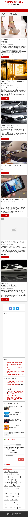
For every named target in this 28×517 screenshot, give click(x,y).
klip (12, 488)
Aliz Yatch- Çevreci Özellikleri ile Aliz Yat (11, 285)
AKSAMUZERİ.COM (14, 2)
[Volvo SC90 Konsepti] (14, 112)
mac (6, 491)
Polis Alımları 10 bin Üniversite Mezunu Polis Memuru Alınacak (15, 421)
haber (6, 485)
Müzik (11, 493)
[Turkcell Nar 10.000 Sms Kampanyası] (6, 429)
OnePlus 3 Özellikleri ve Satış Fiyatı (15, 374)
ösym (15, 507)
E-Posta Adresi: (14, 452)
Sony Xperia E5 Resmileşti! (13, 388)
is (14, 485)
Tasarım (3, 16)
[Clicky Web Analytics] (18, 445)
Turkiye (18, 505)
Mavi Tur (13, 382)
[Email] (17, 308)
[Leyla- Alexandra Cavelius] (14, 229)
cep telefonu (8, 474)
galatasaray (7, 482)
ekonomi (18, 477)
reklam (12, 496)
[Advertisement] (15, 6)
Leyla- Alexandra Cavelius (12, 242)
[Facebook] (10, 308)
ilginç (11, 485)
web (11, 507)
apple (10, 471)
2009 (6, 471)
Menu (15, 10)
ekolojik (11, 477)
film (13, 479)
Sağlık (18, 496)
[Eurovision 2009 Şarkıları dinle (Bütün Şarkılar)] (6, 416)
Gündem (20, 482)
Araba (15, 471)
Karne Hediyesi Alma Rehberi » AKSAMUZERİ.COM (14, 399)
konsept (17, 488)
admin (4, 44)
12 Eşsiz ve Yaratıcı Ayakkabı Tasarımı (13, 41)
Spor (12, 499)
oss (20, 493)
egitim (6, 477)
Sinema (6, 499)
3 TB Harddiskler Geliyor (11, 166)
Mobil (2, 176)
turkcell (13, 505)
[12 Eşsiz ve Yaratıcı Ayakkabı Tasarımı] (14, 27)
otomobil (7, 496)
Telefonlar (7, 505)
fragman (18, 479)
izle (18, 485)
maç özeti (11, 491)
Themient (19, 514)
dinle (14, 474)
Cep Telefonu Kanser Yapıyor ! (14, 397)
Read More (5, 57)
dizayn (18, 474)
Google (14, 482)
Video (6, 507)
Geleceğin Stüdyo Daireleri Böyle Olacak (13, 82)
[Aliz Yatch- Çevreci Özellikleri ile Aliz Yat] (14, 271)
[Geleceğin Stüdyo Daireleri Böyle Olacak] (14, 70)
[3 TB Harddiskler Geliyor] (14, 152)
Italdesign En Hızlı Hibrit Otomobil (15, 391)
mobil (6, 493)
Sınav (16, 499)
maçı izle (18, 491)
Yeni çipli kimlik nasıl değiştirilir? (14, 362)
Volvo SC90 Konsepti (9, 125)
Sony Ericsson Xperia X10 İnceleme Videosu (12, 201)
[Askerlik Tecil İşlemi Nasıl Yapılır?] (6, 410)
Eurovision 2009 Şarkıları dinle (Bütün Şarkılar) (15, 413)
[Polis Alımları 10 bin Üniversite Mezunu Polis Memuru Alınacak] (6, 423)
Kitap (2, 218)
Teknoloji (3, 142)
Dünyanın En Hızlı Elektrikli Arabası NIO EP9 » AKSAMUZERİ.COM (14, 394)
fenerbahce (7, 479)
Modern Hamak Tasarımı (13, 384)
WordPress (18, 513)
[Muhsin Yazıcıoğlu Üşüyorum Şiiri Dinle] (6, 436)
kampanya (7, 488)
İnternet (20, 507)
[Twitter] (14, 308)
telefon (18, 502)
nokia (16, 493)
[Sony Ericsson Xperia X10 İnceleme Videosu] (14, 186)
